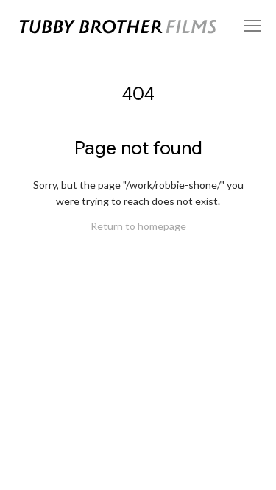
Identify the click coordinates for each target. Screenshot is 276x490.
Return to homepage (138, 226)
